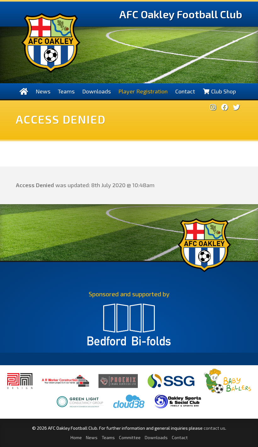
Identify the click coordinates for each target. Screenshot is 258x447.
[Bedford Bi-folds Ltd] (129, 327)
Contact (185, 91)
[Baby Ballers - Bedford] (227, 393)
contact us (214, 428)
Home (76, 437)
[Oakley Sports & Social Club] (177, 408)
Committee (130, 437)
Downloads (96, 91)
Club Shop (223, 91)
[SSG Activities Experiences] (170, 388)
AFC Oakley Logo (51, 43)
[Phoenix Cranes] (118, 388)
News (43, 91)
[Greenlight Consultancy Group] (80, 411)
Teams (66, 91)
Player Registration (143, 91)
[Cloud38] (129, 408)
